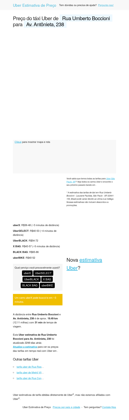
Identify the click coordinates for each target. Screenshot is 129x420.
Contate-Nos (109, 407)
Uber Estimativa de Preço (34, 5)
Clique (18, 142)
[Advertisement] (64, 55)
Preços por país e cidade (66, 407)
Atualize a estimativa (25, 347)
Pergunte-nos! (106, 5)
